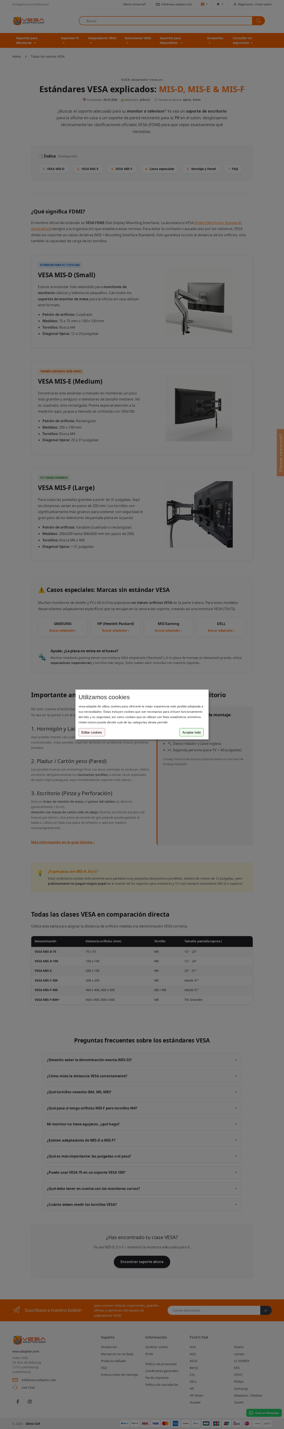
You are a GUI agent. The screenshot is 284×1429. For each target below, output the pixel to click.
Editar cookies (91, 732)
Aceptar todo (191, 732)
